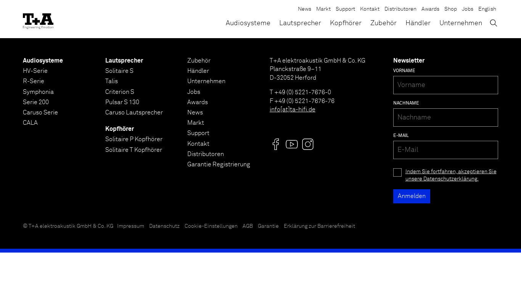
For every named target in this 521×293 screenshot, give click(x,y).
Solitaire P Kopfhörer (133, 139)
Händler (418, 23)
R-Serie (33, 81)
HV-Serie (35, 71)
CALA (30, 123)
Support (345, 9)
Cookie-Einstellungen (211, 226)
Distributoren (400, 9)
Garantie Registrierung (218, 164)
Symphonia (38, 92)
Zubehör (383, 23)
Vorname (404, 71)
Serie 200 (36, 102)
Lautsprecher (300, 23)
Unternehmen (460, 23)
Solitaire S (119, 71)
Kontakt (369, 9)
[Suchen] (493, 22)
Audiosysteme (248, 23)
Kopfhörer (346, 23)
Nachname (406, 103)
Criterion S (119, 92)
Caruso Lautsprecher (134, 112)
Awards (430, 9)
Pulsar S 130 (122, 102)
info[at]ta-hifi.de (292, 109)
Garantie (268, 226)
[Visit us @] (276, 144)
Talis (111, 81)
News (304, 9)
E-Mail (401, 136)
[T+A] (38, 19)
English (487, 9)
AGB (248, 226)
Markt (323, 9)
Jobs (467, 9)
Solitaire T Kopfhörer (133, 150)
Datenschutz (164, 226)
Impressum (130, 226)
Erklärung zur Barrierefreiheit (319, 226)
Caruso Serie (40, 112)
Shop (450, 9)
